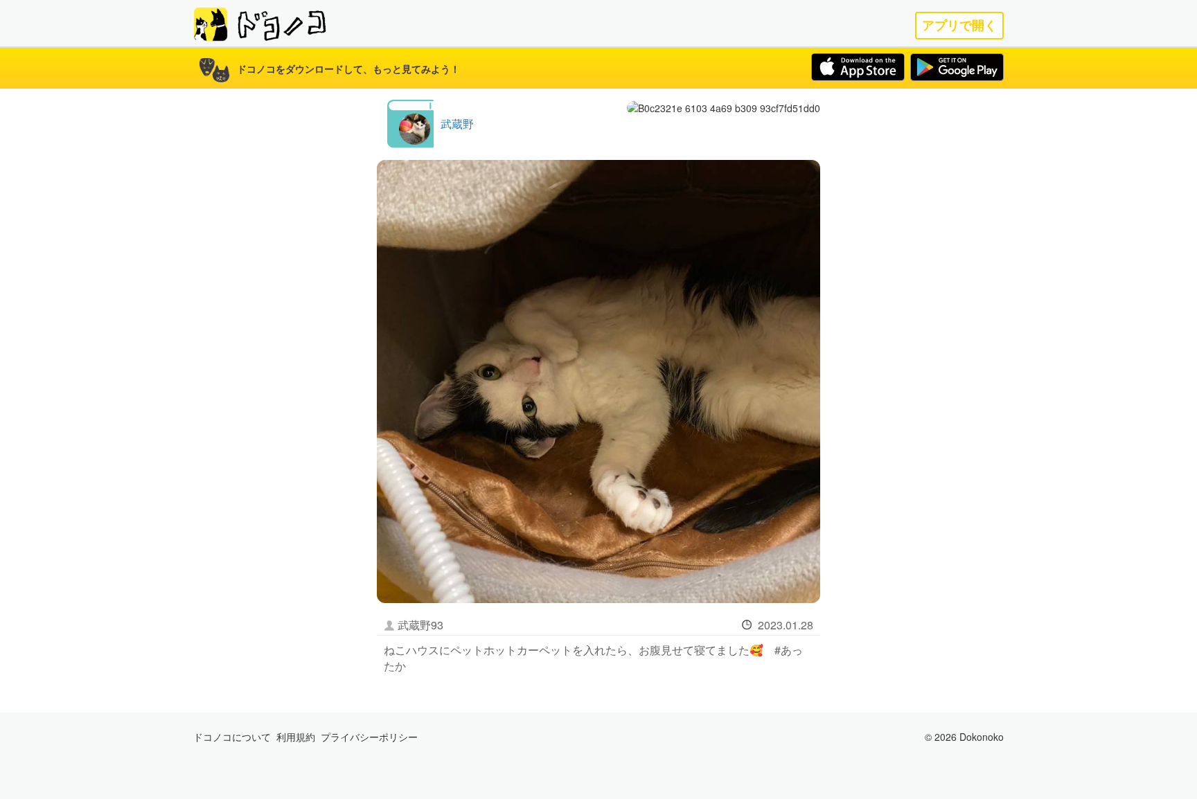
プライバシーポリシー (369, 737)
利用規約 (295, 737)
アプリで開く (959, 25)
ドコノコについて (232, 737)
